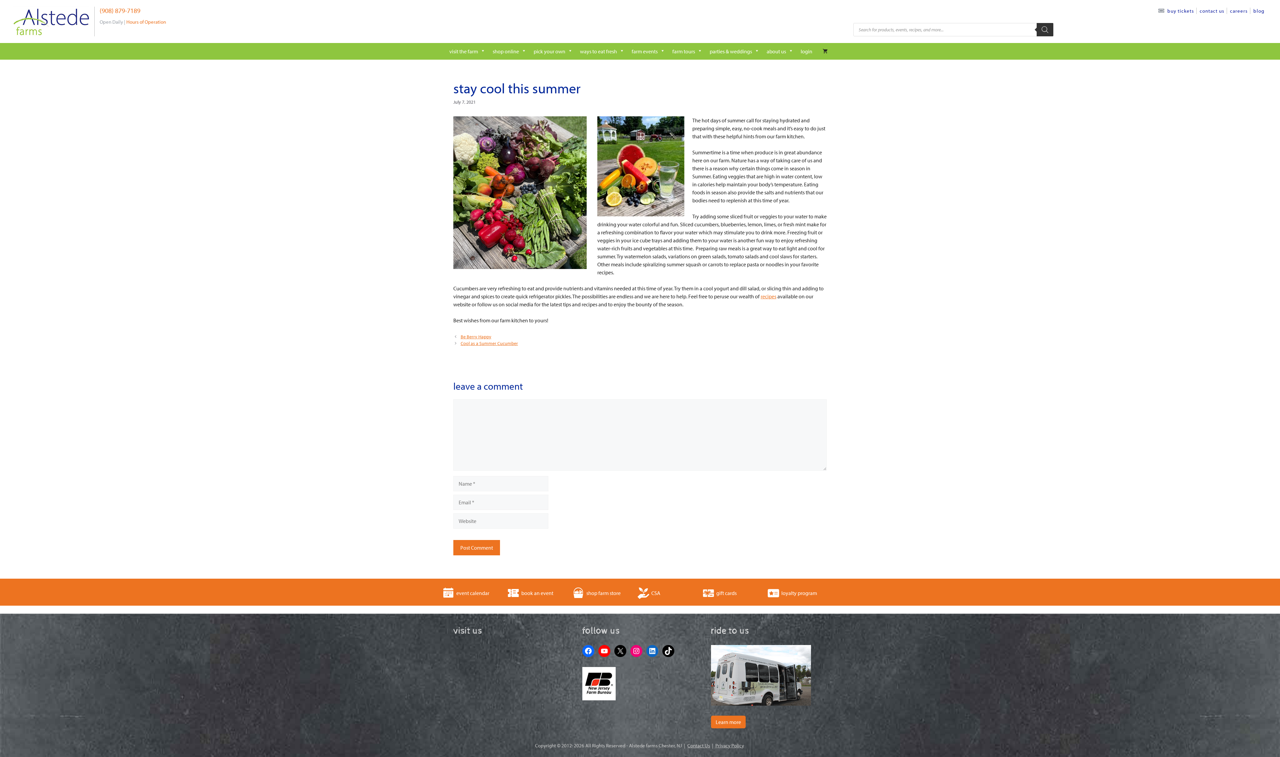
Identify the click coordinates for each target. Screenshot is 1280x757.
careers (1239, 11)
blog (1258, 11)
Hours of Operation (146, 22)
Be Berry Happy (476, 337)
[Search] (1045, 29)
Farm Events (645, 51)
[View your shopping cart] (825, 51)
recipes (768, 296)
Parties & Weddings (731, 51)
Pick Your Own (549, 51)
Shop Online (506, 51)
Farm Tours (683, 51)
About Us (776, 51)
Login (806, 51)
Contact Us (1212, 11)
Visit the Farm (463, 51)
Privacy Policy (729, 745)
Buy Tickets (1180, 11)
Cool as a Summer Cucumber (489, 343)
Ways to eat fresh (598, 51)
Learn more (728, 722)
